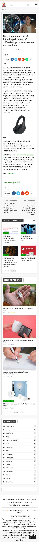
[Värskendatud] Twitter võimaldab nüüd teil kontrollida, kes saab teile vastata (29, 210)
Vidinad (8, 478)
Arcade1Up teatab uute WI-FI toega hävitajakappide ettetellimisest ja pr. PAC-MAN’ (10, 208)
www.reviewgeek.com (11, 182)
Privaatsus (9, 454)
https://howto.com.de (18, 519)
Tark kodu (9, 461)
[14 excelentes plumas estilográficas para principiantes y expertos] (19, 358)
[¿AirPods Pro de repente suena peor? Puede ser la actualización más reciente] (19, 295)
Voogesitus (9, 482)
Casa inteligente (8, 401)
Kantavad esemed (11, 440)
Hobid (8, 437)
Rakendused (10, 457)
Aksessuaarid (10, 426)
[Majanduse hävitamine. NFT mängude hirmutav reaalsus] (10, 229)
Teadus (8, 464)
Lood (7, 444)
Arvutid (6, 233)
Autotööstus (10, 433)
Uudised (8, 475)
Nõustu (32, 537)
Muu (7, 450)
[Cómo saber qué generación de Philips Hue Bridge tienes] (19, 390)
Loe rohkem (20, 540)
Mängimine (9, 447)
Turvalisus (9, 471)
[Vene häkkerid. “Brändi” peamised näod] (28, 229)
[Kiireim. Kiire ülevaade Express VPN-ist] (28, 251)
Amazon (11, 173)
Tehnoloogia (10, 468)
